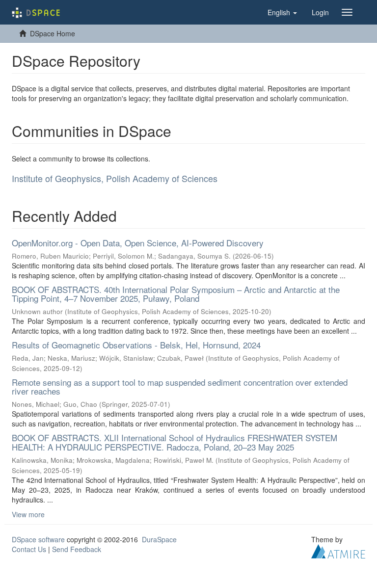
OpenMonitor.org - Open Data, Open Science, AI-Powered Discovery (138, 243)
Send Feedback (76, 549)
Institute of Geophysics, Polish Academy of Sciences (114, 178)
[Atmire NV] (338, 550)
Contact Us (29, 549)
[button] (282, 12)
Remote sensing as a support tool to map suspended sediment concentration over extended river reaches (180, 387)
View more (28, 514)
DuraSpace (159, 539)
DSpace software (38, 539)
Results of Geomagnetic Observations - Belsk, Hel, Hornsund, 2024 (136, 345)
